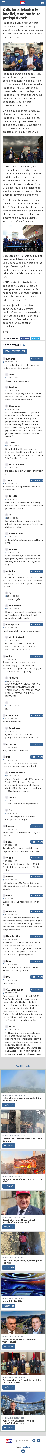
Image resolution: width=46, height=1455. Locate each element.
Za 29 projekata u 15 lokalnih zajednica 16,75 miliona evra (21, 1381)
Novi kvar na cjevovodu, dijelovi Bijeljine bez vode (22, 1261)
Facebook (25, 338)
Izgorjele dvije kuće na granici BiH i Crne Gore (22, 1180)
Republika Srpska (23, 1066)
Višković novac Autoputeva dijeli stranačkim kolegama (18, 1421)
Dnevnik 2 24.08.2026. (12, 1301)
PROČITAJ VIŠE (9, 1105)
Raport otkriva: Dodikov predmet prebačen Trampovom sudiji (18, 1221)
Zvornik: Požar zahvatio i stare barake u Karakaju (22, 1139)
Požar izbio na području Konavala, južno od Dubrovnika (21, 1099)
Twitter (36, 338)
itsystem (26, 1447)
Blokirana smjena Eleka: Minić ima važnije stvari (19, 1340)
